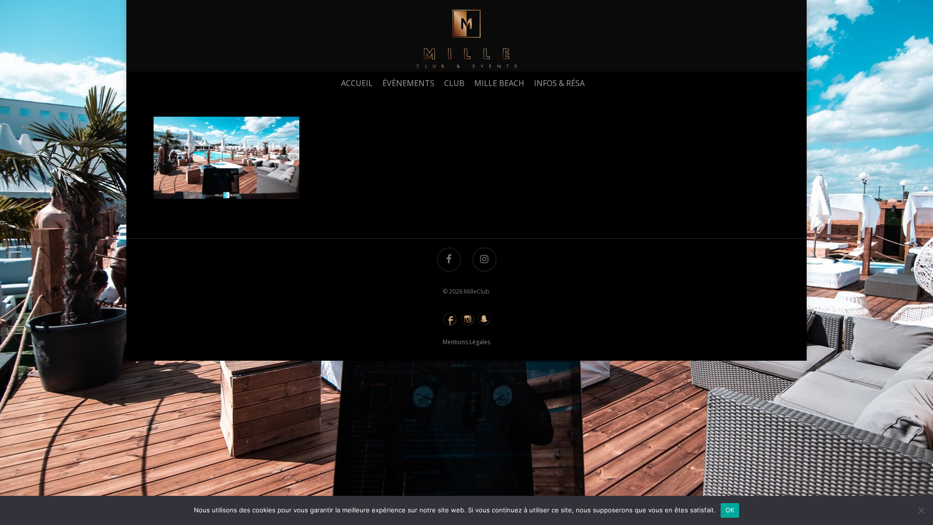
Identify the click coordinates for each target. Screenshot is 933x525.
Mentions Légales (466, 342)
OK (730, 510)
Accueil (357, 83)
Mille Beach (499, 83)
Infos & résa (559, 83)
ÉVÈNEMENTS (408, 83)
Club (454, 83)
